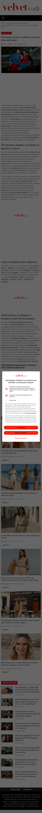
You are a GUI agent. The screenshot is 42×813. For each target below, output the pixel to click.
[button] (21, 400)
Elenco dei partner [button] (31, 413)
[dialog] (21, 406)
